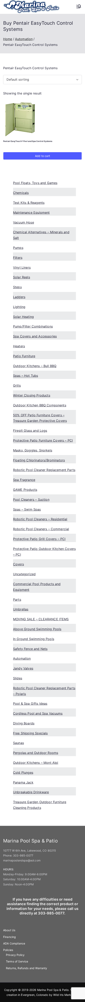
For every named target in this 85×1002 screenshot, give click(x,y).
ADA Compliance (14, 943)
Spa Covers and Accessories (35, 336)
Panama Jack (23, 782)
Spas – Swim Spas (27, 509)
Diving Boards (23, 723)
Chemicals (21, 193)
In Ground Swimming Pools (33, 639)
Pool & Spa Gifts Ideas (30, 703)
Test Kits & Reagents (28, 203)
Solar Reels (21, 277)
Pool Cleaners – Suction (31, 499)
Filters (17, 258)
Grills (17, 385)
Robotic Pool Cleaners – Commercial (41, 529)
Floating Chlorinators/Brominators (39, 460)
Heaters (19, 346)
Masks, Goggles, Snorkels (32, 450)
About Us (9, 930)
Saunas (18, 743)
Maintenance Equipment (31, 212)
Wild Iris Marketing (65, 994)
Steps (17, 287)
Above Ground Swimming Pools (37, 629)
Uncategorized (24, 574)
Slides (17, 678)
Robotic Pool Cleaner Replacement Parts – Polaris (44, 691)
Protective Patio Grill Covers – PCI (39, 539)
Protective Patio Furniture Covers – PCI (43, 440)
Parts (17, 600)
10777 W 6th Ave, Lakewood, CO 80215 (29, 850)
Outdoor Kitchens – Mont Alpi (35, 763)
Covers (18, 564)
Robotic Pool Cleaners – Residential (40, 519)
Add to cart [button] (42, 156)
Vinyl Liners (22, 267)
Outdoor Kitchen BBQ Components (39, 405)
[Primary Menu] (79, 7)
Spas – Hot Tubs (25, 376)
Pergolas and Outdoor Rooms (35, 753)
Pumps (18, 248)
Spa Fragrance (24, 480)
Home (7, 39)
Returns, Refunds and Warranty (26, 968)
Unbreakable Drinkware (31, 792)
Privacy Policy (15, 955)
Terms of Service (17, 961)
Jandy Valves (23, 668)
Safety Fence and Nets (30, 649)
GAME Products (25, 490)
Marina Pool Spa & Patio (53, 990)
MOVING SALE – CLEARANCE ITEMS (41, 619)
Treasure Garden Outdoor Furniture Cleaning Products (39, 805)
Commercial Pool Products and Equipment (36, 587)
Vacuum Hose (23, 222)
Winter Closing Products (31, 395)
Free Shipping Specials (30, 733)
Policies (8, 950)
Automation (24, 39)
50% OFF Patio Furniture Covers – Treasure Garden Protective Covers (40, 418)
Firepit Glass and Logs (30, 431)
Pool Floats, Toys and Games (35, 183)
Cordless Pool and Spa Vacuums (38, 713)
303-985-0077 (23, 855)
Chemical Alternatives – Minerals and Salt (41, 235)
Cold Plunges (23, 772)
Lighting (19, 307)
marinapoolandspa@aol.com (22, 860)
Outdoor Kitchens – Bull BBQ (34, 366)
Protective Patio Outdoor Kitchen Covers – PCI (44, 551)
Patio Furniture (24, 356)
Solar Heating (23, 317)
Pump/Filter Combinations (33, 326)
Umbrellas (20, 609)
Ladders (19, 297)
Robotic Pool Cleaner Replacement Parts (44, 470)
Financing (9, 937)
